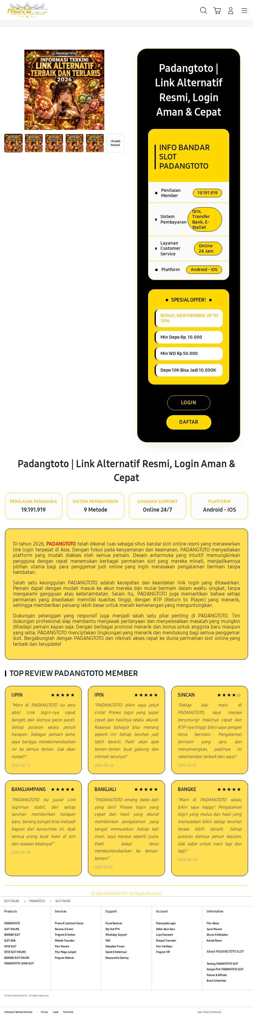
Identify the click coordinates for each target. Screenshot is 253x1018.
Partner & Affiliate (217, 975)
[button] (217, 10)
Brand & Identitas (216, 980)
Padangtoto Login (166, 923)
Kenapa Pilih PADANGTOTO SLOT (225, 969)
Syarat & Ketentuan (116, 952)
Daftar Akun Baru (165, 929)
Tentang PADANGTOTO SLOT (222, 963)
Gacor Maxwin (214, 929)
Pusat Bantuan (114, 923)
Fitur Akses (213, 923)
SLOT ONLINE (11, 929)
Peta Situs (68, 1012)
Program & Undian (65, 935)
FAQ (108, 940)
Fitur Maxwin (62, 946)
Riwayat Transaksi (166, 940)
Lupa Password (164, 935)
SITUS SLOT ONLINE (15, 952)
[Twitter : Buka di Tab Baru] (233, 1012)
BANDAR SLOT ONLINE (17, 958)
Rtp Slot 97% (113, 929)
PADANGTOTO (12, 923)
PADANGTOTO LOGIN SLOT (19, 963)
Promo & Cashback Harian (69, 923)
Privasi (44, 1012)
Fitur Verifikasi (164, 946)
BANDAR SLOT (12, 935)
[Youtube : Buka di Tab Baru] (247, 1012)
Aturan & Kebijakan (217, 935)
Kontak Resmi (214, 940)
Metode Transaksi (64, 940)
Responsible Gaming (117, 958)
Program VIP (163, 952)
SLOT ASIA (9, 940)
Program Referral (64, 958)
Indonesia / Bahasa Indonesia (18, 1012)
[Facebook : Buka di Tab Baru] (226, 1012)
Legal (55, 1012)
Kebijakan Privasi (115, 946)
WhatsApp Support (116, 935)
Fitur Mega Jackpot (65, 952)
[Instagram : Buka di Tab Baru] (240, 1012)
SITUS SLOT (10, 946)
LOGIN (188, 403)
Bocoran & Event (64, 929)
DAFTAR (188, 422)
